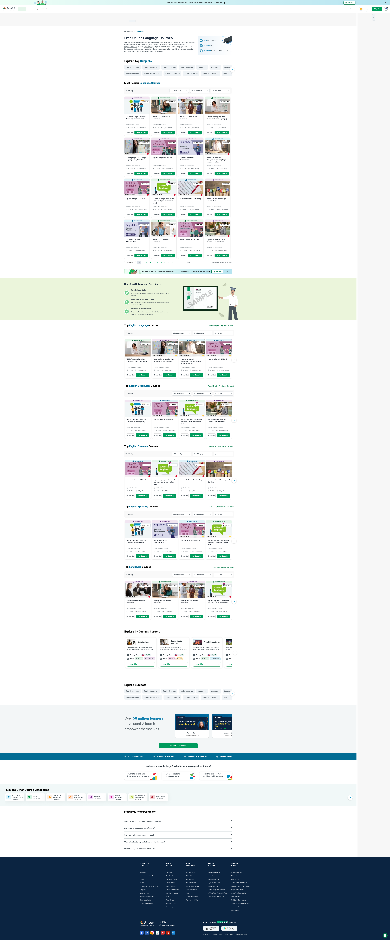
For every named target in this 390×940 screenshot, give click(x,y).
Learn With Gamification (238, 893)
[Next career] (235, 653)
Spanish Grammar (132, 73)
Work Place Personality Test (218, 893)
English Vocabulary (151, 67)
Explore (21, 9)
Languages (202, 67)
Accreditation (190, 872)
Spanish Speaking (191, 73)
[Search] (31, 9)
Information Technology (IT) (149, 886)
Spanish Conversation (152, 73)
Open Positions (171, 886)
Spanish (177, 45)
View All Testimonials (178, 746)
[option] (137, 359)
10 (172, 263)
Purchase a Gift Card (192, 900)
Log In (367, 9)
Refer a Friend (235, 896)
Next (188, 263)
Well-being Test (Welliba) (217, 889)
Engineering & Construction (148, 876)
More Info (130, 132)
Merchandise (235, 910)
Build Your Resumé (214, 872)
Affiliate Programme (237, 876)
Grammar (227, 67)
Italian (182, 45)
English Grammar (169, 67)
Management (144, 893)
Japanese (133, 47)
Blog (167, 896)
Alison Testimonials (192, 886)
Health (142, 883)
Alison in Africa (171, 903)
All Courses (128, 31)
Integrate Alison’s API (237, 889)
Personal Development (147, 896)
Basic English (228, 73)
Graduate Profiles (191, 889)
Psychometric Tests (214, 883)
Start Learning (141, 132)
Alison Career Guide (214, 876)
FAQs (164, 922)
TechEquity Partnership (238, 900)
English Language (132, 67)
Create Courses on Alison (239, 883)
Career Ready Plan (213, 879)
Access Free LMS (236, 872)
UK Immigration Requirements (240, 903)
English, (127, 47)
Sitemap (246, 934)
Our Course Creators (172, 889)
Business (143, 872)
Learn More (134, 664)
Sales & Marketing (145, 900)
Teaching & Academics (147, 903)
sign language (148, 47)
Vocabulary (215, 67)
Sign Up (377, 9)
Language (143, 889)
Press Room (170, 900)
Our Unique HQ (170, 883)
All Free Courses (191, 883)
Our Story (169, 872)
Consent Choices (228, 934)
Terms (220, 934)
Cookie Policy (239, 934)
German (170, 45)
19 (179, 263)
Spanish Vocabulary (172, 73)
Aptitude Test (213, 886)
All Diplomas (190, 879)
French (164, 45)
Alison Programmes (172, 907)
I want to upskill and (138, 775)
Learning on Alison (172, 893)
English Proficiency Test (217, 896)
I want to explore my (213, 775)
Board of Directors (172, 876)
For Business (352, 9)
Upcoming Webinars (237, 907)
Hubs (187, 893)
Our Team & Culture (172, 879)
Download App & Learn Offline (240, 886)
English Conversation (210, 73)
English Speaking (186, 67)
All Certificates (191, 876)
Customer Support (168, 925)
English (142, 879)
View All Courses (221, 325)
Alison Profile (235, 879)
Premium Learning (192, 896)
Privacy (215, 934)
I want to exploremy (172, 775)
